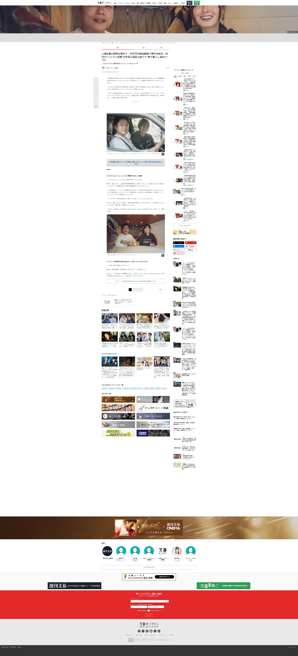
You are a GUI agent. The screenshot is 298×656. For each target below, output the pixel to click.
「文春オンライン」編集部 (111, 68)
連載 (138, 3)
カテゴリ (127, 3)
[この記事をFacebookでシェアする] (96, 85)
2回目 (122, 97)
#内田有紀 (111, 388)
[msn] (155, 631)
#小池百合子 (126, 388)
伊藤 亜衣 (192, 159)
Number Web (5, 647)
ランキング (120, 3)
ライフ (116, 42)
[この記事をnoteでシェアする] (96, 100)
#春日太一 (140, 388)
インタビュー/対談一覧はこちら (109, 295)
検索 (184, 3)
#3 (161, 48)
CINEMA (160, 3)
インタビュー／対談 (109, 42)
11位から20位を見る (184, 225)
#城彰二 (165, 388)
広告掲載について (128, 635)
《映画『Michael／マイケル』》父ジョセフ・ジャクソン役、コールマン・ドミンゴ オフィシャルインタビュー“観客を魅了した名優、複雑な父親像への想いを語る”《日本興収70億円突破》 (127, 372)
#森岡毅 (146, 388)
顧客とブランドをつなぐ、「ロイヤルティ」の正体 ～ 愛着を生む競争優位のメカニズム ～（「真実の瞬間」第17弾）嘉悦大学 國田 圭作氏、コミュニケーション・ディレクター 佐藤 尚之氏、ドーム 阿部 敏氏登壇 (109, 373)
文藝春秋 (148, 3)
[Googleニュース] (151, 631)
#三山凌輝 (133, 388)
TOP (103, 42)
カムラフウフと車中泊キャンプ (131, 80)
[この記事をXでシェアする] (96, 80)
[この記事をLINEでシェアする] (96, 95)
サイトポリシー (162, 635)
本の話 (19, 647)
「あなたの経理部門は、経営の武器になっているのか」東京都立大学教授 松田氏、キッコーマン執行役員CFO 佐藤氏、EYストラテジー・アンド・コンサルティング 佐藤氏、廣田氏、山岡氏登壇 (162, 373)
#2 (143, 48)
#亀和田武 (118, 388)
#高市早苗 (104, 388)
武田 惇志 (187, 159)
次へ (160, 289)
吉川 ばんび (187, 207)
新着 (115, 3)
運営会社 (171, 635)
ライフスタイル (114, 72)
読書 (165, 3)
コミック (170, 3)
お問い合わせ (138, 635)
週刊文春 (142, 3)
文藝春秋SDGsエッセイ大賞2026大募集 (143, 369)
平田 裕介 (187, 90)
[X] (143, 631)
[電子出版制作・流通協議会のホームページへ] (131, 640)
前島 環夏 (187, 172)
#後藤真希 (158, 388)
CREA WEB (13, 647)
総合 (187, 73)
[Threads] (147, 631)
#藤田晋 (152, 388)
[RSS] (159, 631)
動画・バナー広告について (150, 635)
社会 (108, 72)
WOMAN (154, 3)
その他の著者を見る (149, 567)
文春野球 (176, 3)
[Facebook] (139, 631)
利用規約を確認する (142, 610)
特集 (133, 3)
